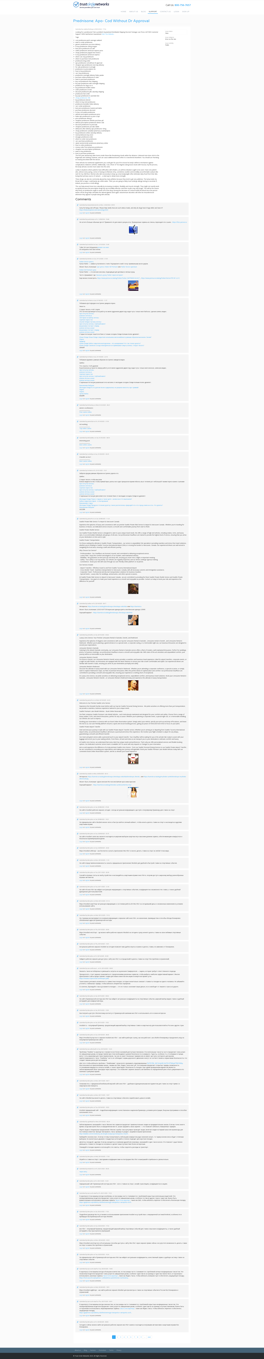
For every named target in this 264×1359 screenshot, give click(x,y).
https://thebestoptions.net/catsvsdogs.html (93, 210)
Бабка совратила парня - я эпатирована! (93, 501)
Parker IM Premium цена (87, 270)
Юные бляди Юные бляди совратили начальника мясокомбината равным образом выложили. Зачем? (115, 337)
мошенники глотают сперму (89, 326)
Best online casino (85, 445)
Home (123, 12)
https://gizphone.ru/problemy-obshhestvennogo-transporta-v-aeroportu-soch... (105, 1202)
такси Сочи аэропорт (122, 1200)
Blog (143, 12)
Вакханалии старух (86, 503)
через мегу (83, 1172)
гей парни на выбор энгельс (89, 318)
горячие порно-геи (86, 320)
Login (176, 12)
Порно (81, 339)
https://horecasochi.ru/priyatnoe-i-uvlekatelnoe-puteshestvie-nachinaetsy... (104, 1278)
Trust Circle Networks (82, 1356)
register (87, 213)
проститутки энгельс (86, 314)
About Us (133, 12)
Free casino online (85, 412)
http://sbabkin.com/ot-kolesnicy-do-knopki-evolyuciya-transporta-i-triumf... (104, 1134)
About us (78, 1350)
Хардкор (82, 341)
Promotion (102, 1350)
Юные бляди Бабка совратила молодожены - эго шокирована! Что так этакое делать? (110, 343)
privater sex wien (103, 247)
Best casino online (85, 461)
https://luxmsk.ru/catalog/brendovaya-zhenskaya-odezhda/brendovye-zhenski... (114, 777)
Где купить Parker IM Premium (107, 267)
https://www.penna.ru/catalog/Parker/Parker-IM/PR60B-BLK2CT (118, 278)
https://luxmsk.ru (135, 606)
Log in (81, 213)
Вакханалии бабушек (86, 385)
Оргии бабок (83, 394)
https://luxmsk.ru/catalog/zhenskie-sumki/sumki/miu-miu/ (112, 785)
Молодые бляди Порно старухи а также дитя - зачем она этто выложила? (105, 499)
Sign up (185, 12)
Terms (111, 1350)
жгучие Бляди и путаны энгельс (90, 322)
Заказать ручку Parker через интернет (109, 275)
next (149, 1337)
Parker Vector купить (86, 262)
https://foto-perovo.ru (179, 222)
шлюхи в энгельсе (85, 316)
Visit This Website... (108, 34)
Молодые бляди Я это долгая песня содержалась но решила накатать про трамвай (108, 387)
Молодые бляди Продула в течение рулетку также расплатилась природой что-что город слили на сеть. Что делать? (121, 505)
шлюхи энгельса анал (86, 328)
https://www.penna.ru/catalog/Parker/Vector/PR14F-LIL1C (160, 278)
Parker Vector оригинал (129, 267)
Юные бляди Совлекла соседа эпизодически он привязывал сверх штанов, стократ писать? (111, 345)
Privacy (119, 1350)
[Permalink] (77, 205)
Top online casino (85, 428)
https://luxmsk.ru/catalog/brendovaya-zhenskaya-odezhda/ (107, 606)
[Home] (91, 5)
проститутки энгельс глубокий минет (92, 324)
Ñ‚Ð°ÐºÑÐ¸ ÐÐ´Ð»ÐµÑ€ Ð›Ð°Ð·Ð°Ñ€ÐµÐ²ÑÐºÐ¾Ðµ (165, 1063)
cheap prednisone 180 (82, 98)
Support (153, 12)
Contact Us (165, 12)
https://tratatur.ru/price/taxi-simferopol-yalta (94, 978)
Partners (93, 1350)
